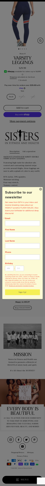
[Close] (40, 189)
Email (7, 218)
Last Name (10, 241)
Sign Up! (22, 292)
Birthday (9, 263)
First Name (10, 230)
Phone (8, 252)
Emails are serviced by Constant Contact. (21, 286)
